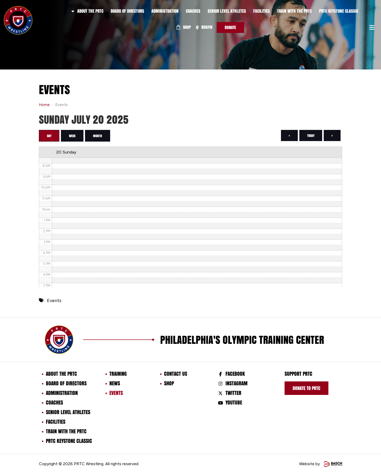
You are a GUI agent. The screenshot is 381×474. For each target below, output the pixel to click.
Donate (230, 27)
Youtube (233, 402)
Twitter (233, 393)
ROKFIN (206, 27)
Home (44, 104)
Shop (186, 27)
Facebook (235, 374)
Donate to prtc (306, 388)
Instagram (236, 383)
